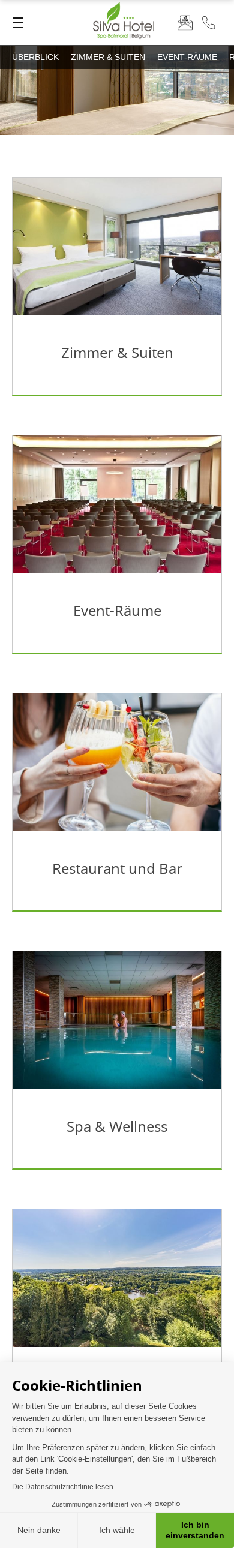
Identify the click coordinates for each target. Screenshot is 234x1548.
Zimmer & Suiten (108, 57)
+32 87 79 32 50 (208, 22)
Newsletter (185, 22)
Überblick (35, 57)
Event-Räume (187, 57)
